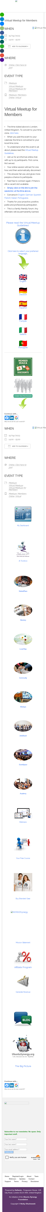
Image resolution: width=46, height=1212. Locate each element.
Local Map (23, 649)
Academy (23, 793)
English (21, 195)
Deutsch (23, 294)
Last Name (8, 1142)
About (29, 1176)
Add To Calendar (19, 46)
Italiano (23, 334)
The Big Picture (23, 1066)
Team (36, 1176)
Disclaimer (35, 1181)
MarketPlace (23, 591)
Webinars (23, 822)
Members (22, 95)
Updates (22, 1179)
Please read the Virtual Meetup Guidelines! (23, 224)
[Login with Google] (16, 418)
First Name (8, 1137)
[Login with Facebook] (7, 418)
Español (23, 308)
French (7, 198)
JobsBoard (23, 736)
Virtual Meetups (16, 86)
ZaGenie (18, 1190)
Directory (23, 620)
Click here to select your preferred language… (23, 252)
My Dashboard (23, 525)
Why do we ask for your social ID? (14, 421)
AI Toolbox (23, 561)
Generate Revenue (23, 992)
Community (23, 678)
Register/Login (18, 1176)
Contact (31, 1179)
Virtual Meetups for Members (17, 90)
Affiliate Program (23, 967)
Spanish (37, 195)
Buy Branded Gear (23, 899)
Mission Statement (23, 943)
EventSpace (23, 765)
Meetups (13, 83)
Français (23, 321)
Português (23, 347)
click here (14, 133)
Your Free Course (23, 858)
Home (7, 1176)
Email (6, 1147)
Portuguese (23, 198)
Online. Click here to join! (17, 66)
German (29, 195)
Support (8, 1181)
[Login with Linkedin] (11, 418)
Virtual (18, 97)
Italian (14, 198)
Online (11, 97)
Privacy (24, 1181)
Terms (16, 1181)
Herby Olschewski (27, 1204)
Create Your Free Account (23, 396)
